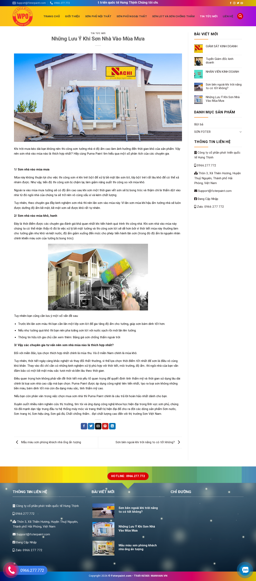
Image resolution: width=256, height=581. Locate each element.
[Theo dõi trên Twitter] (238, 3)
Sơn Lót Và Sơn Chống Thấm (173, 16)
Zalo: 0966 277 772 (210, 206)
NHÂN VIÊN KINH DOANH (222, 72)
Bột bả (198, 124)
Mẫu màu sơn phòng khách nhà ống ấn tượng (50, 442)
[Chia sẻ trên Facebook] (84, 426)
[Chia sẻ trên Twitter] (91, 426)
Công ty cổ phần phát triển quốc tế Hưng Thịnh (47, 506)
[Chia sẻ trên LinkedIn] (112, 426)
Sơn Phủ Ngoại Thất (132, 16)
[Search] (240, 16)
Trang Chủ (51, 16)
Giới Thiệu (72, 16)
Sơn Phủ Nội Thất (98, 16)
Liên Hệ (228, 16)
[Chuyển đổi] (240, 131)
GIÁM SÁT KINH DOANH (221, 46)
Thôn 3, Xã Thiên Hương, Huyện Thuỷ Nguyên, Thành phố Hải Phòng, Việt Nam (217, 178)
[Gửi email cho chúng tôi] (242, 3)
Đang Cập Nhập (207, 199)
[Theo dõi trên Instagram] (234, 3)
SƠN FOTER (202, 132)
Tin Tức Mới (209, 16)
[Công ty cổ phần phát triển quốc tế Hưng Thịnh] (25, 16)
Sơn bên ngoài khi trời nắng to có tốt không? (146, 442)
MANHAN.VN (159, 575)
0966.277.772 (206, 165)
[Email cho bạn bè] (98, 426)
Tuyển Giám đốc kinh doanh (219, 60)
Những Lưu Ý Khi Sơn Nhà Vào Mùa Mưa (223, 99)
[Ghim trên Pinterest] (105, 426)
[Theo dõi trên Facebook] (231, 3)
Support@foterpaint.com (214, 191)
